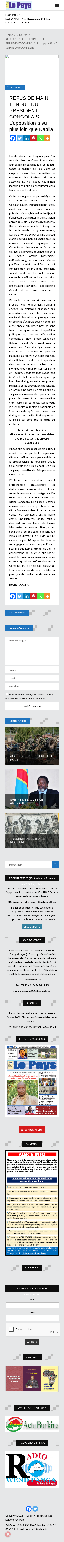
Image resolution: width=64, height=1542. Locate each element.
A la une (22, 34)
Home (9, 34)
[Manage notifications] (8, 1534)
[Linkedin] (26, 138)
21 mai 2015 (16, 87)
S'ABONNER (34, 1129)
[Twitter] (20, 138)
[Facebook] (13, 138)
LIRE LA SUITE (32, 926)
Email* (32, 1299)
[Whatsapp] (40, 138)
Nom (32, 1312)
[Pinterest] (33, 138)
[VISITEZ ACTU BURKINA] (32, 1424)
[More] (47, 138)
